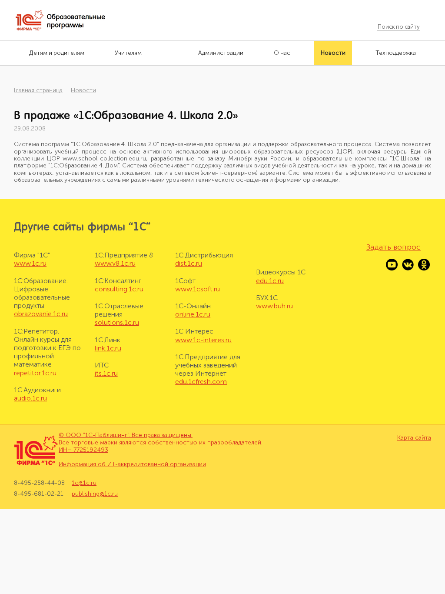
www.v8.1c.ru (115, 263)
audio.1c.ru (30, 398)
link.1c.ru (108, 348)
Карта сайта (414, 437)
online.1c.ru (192, 314)
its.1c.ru (106, 373)
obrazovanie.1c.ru (41, 314)
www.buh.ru (274, 306)
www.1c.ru (30, 263)
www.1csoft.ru (197, 289)
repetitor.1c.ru (35, 373)
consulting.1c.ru (119, 289)
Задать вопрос (393, 247)
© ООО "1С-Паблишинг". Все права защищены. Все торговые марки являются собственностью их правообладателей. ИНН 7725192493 (160, 442)
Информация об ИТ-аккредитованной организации (132, 464)
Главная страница (38, 90)
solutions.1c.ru (117, 322)
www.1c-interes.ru (203, 340)
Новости (83, 90)
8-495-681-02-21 (38, 493)
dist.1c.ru (188, 263)
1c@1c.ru (84, 483)
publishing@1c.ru (95, 493)
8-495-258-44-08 (39, 483)
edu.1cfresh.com (201, 381)
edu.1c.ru (270, 281)
